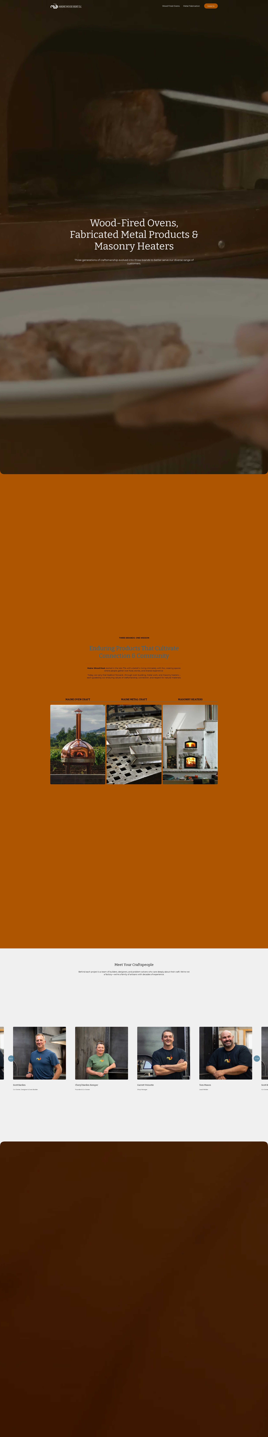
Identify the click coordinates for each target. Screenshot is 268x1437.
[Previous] (11, 1058)
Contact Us (210, 6)
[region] (134, 1058)
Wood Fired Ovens (171, 6)
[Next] (257, 1058)
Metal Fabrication (191, 6)
